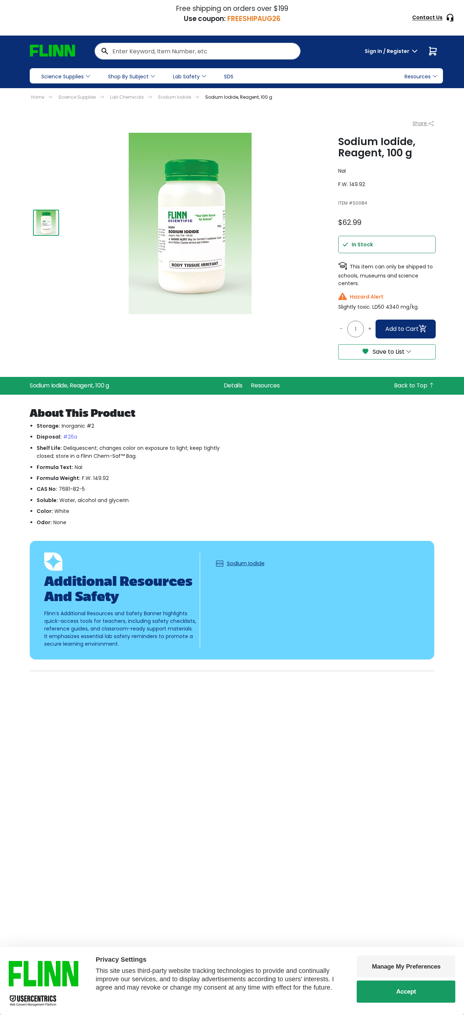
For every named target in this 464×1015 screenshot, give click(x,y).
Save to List (389, 352)
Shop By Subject (128, 76)
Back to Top (411, 385)
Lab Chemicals (127, 97)
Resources (265, 385)
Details (233, 385)
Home (37, 97)
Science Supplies (62, 76)
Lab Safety (186, 76)
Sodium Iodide (174, 97)
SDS (228, 76)
